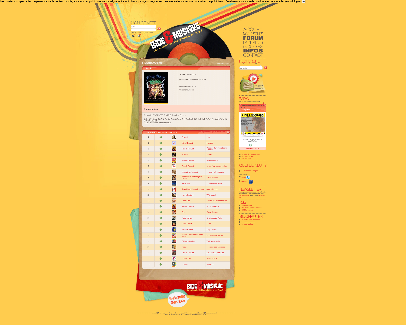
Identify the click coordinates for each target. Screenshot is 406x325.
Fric (183, 212)
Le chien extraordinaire (215, 172)
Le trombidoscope (248, 222)
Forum (171, 313)
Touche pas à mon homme (216, 201)
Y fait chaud (211, 195)
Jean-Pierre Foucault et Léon (193, 189)
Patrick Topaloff (188, 149)
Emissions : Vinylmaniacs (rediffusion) (252, 140)
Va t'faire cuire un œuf (214, 235)
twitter (244, 177)
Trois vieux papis (213, 241)
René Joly (186, 183)
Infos (195, 313)
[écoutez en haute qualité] (139, 37)
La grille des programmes (251, 154)
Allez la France (212, 189)
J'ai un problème (212, 178)
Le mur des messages (250, 171)
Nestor (184, 247)
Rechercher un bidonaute (251, 219)
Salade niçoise (212, 160)
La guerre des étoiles (214, 183)
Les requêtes (246, 158)
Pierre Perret (187, 224)
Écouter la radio (252, 149)
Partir (208, 137)
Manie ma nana (212, 259)
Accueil (154, 313)
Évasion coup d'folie (214, 218)
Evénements (179, 313)
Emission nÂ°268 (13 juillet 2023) (253, 106)
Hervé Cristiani (187, 195)
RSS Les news (247, 205)
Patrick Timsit (187, 259)
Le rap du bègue (212, 206)
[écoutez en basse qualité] (133, 37)
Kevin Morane (187, 218)
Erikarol (185, 137)
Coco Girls (186, 201)
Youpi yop (210, 264)
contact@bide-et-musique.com (195, 315)
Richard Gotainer (188, 241)
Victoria (209, 154)
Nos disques (162, 313)
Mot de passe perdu (145, 32)
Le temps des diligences (215, 247)
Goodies (188, 313)
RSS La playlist (247, 210)
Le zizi (208, 224)
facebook (245, 182)
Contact (201, 313)
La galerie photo (248, 224)
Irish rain (209, 143)
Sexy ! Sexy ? (211, 230)
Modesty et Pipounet (190, 172)
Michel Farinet (187, 143)
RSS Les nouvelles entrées (252, 208)
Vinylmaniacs (248, 110)
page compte (244, 195)
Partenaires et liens (212, 313)
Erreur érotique (212, 212)
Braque (184, 264)
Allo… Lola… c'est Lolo (215, 253)
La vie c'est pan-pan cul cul (216, 166)
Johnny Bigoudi (188, 160)
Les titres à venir (248, 156)
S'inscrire (134, 32)
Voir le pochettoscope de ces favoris (211, 132)
